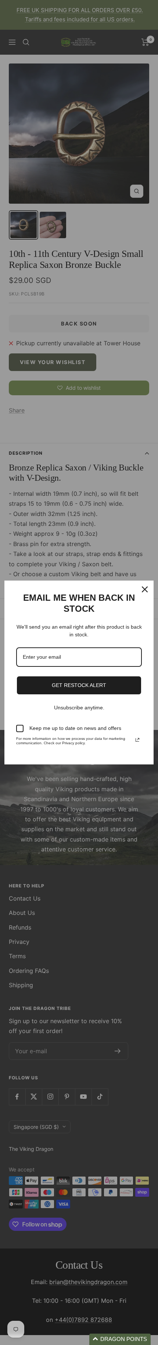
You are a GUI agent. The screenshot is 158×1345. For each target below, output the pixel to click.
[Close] (145, 589)
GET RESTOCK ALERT (79, 685)
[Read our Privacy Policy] (137, 739)
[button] (120, 1339)
